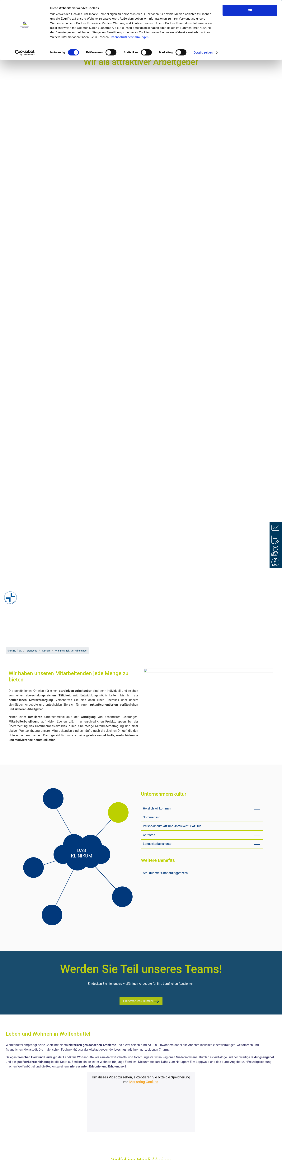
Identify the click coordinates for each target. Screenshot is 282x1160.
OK (250, 10)
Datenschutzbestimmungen (129, 37)
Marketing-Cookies (143, 1082)
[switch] (111, 52)
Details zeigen (203, 52)
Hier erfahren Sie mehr (138, 1001)
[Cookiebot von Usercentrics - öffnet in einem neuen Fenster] (25, 52)
